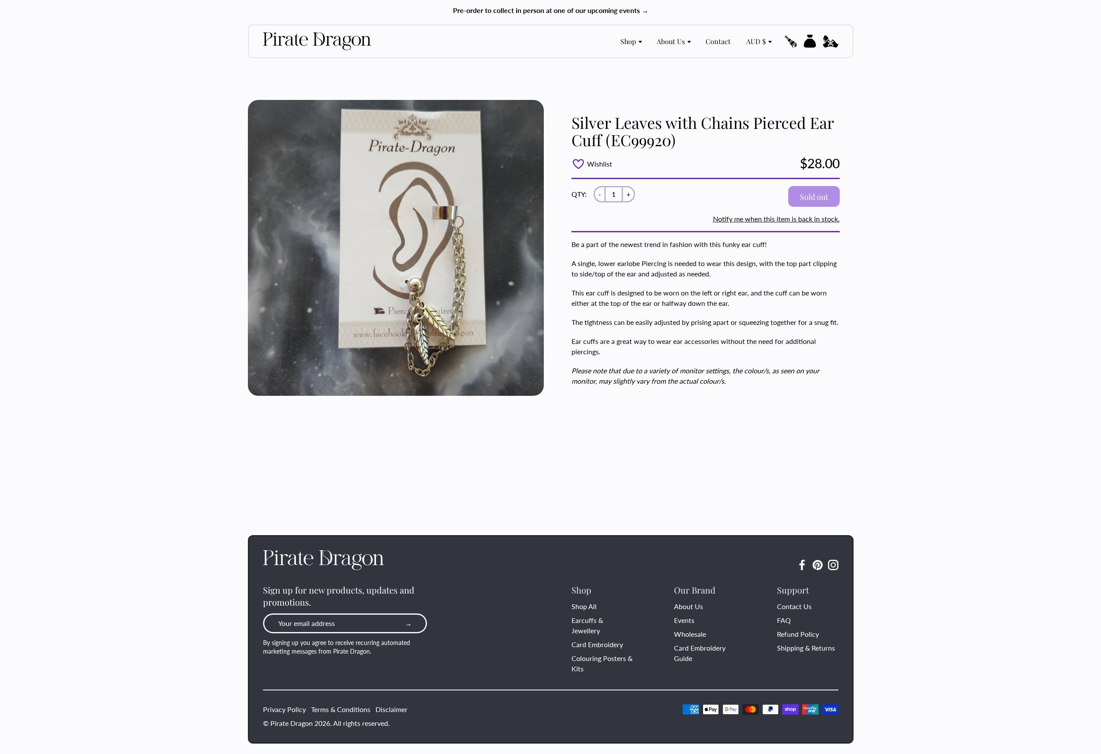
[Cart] (810, 41)
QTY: (579, 194)
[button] (791, 41)
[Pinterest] (817, 565)
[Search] (791, 41)
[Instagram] (833, 565)
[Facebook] (802, 565)
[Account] (830, 41)
